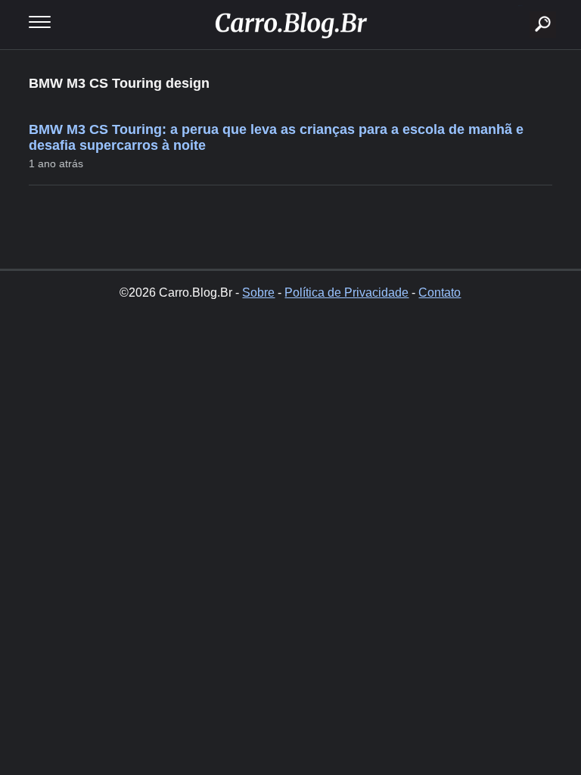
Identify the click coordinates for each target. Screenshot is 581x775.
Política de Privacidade (346, 292)
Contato (439, 292)
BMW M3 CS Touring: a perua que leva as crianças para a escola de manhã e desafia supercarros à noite (276, 137)
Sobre (258, 292)
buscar (520, 5)
